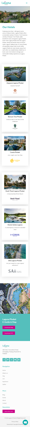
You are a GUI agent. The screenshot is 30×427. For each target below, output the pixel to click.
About (4, 400)
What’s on (5, 373)
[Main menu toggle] (26, 3)
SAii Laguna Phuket (15, 260)
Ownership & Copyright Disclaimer (15, 424)
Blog (3, 395)
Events (4, 397)
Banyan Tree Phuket (15, 117)
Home (4, 370)
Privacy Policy (15, 421)
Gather (4, 384)
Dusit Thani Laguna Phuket (15, 191)
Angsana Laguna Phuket (15, 83)
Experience (5, 381)
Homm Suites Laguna (15, 225)
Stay (3, 376)
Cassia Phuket (15, 152)
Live (3, 379)
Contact (4, 403)
